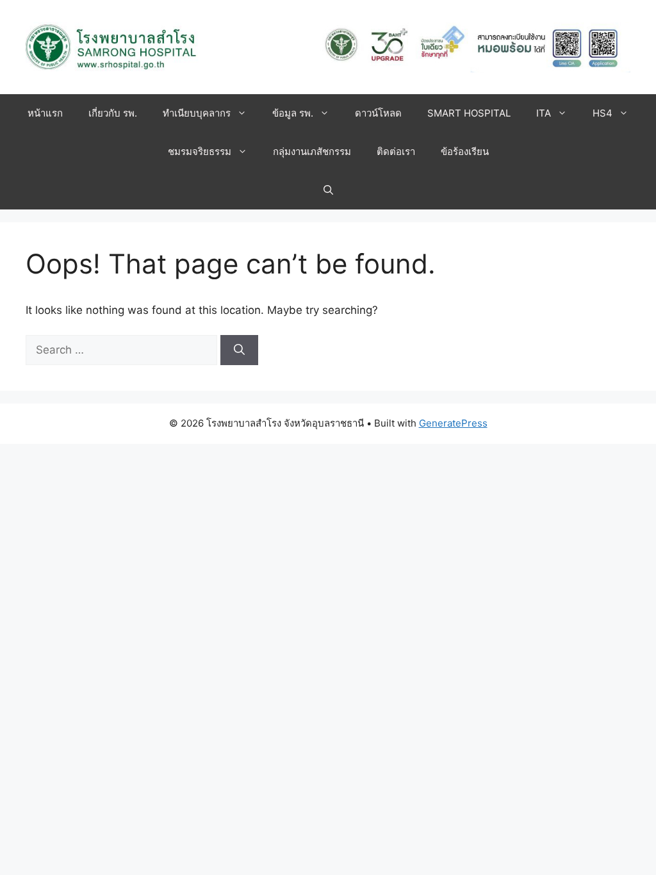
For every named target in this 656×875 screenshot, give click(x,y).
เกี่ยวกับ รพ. (112, 113)
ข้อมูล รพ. (292, 113)
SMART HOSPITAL (469, 113)
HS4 (602, 113)
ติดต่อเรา (396, 151)
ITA (543, 113)
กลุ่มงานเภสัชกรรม (312, 151)
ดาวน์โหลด (378, 113)
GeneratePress (453, 423)
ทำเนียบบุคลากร (197, 113)
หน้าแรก (45, 113)
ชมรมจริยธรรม (199, 151)
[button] (328, 190)
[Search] (239, 350)
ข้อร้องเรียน (465, 151)
